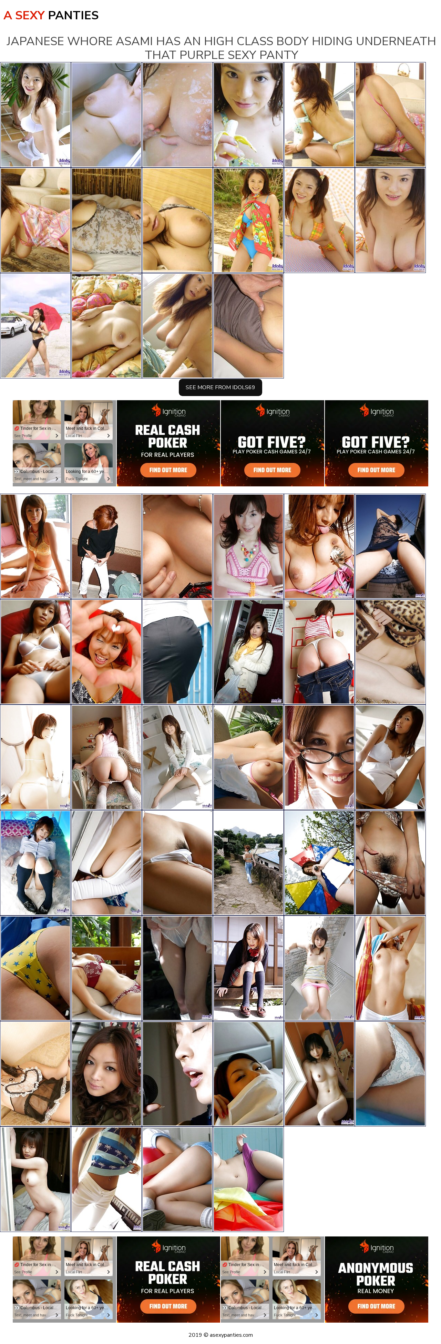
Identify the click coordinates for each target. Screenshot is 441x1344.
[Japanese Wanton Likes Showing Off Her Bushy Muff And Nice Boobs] (106, 757)
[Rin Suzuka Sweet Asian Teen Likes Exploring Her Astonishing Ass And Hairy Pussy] (35, 652)
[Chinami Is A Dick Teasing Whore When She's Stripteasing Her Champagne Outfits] (35, 1073)
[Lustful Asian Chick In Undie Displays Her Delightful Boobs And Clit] (106, 968)
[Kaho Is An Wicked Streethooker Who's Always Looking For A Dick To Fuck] (248, 1179)
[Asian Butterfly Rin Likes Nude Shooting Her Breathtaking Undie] (390, 1073)
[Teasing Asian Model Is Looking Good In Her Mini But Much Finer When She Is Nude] (319, 1073)
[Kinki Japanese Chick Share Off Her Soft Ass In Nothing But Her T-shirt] (319, 863)
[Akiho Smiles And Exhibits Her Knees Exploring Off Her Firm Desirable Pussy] (35, 863)
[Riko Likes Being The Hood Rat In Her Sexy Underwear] (35, 757)
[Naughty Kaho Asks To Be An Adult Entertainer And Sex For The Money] (248, 546)
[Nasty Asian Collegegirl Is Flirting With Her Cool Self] (319, 968)
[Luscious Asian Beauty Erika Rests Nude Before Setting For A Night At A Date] (177, 863)
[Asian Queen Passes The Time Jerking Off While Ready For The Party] (248, 968)
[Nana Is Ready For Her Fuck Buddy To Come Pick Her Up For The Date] (248, 652)
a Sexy (51, 15)
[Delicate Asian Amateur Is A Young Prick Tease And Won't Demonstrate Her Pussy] (390, 968)
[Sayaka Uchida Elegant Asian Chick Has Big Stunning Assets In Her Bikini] (106, 652)
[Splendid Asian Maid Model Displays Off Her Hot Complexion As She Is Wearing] (248, 1073)
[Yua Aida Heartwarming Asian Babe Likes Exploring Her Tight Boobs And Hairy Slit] (390, 863)
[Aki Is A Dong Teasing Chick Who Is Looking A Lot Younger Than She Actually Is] (106, 1179)
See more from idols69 (220, 387)
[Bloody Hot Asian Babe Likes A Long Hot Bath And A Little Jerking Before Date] (106, 1073)
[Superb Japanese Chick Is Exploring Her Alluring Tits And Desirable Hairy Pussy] (177, 757)
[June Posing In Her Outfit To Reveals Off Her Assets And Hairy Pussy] (177, 546)
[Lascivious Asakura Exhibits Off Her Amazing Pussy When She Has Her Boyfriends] (177, 1073)
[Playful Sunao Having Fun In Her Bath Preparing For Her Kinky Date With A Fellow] (177, 652)
